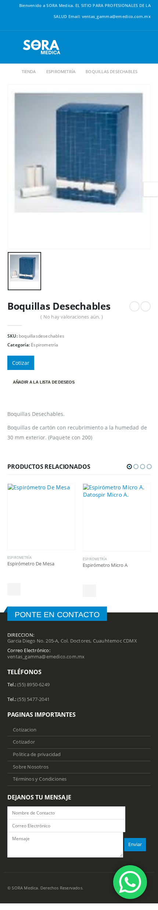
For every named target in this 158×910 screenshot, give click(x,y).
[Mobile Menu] (13, 47)
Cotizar (20, 362)
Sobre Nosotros (31, 767)
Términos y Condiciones (40, 779)
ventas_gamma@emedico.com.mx (46, 657)
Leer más (14, 589)
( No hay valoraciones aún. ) (71, 316)
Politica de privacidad (37, 754)
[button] (129, 466)
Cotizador (24, 742)
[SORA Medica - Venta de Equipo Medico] (42, 47)
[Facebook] (147, 26)
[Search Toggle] (145, 47)
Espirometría (44, 345)
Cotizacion (24, 730)
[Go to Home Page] (9, 71)
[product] (41, 517)
